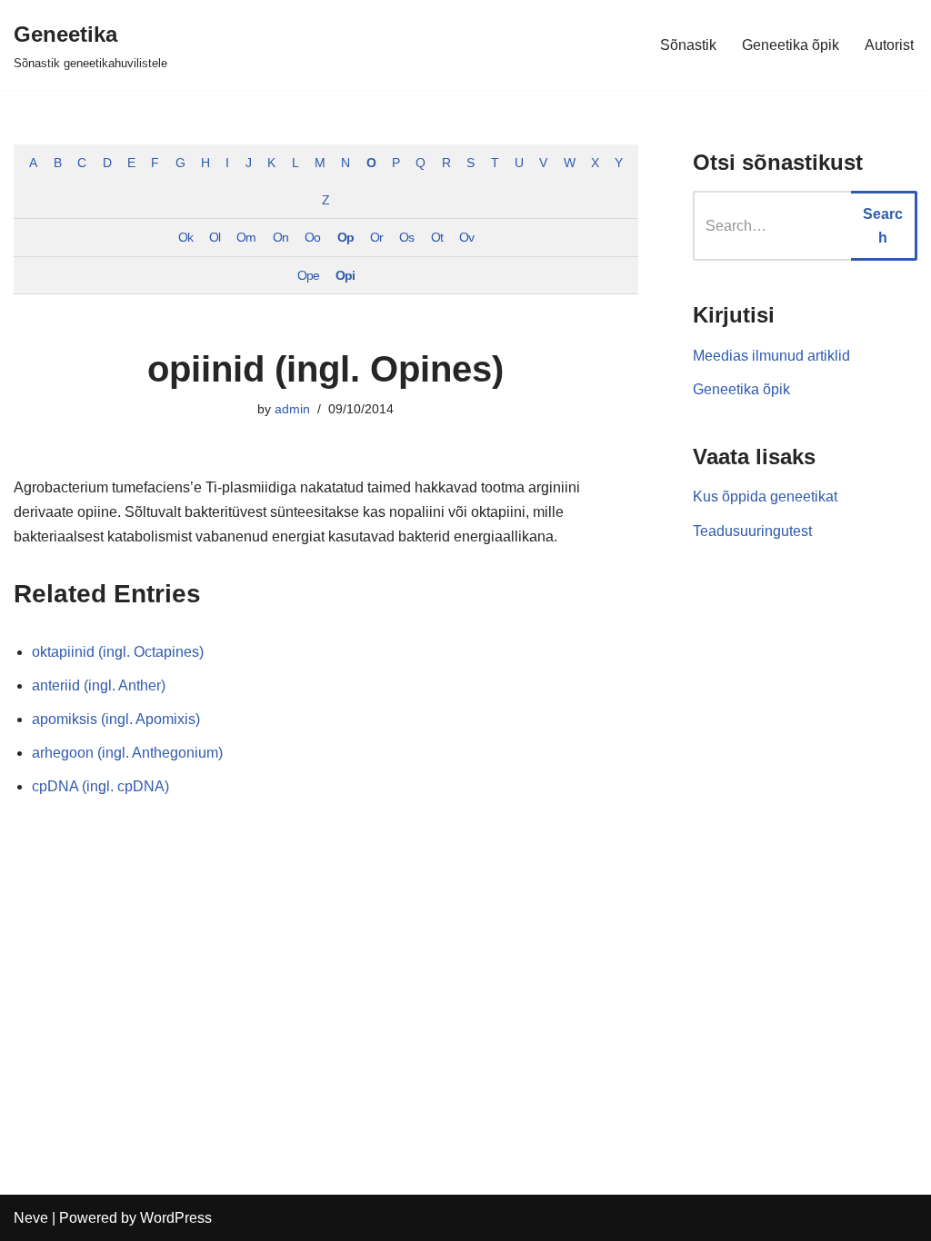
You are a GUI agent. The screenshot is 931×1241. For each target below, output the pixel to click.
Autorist (889, 45)
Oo (312, 237)
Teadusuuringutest (752, 531)
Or (376, 237)
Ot (437, 237)
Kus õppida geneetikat (765, 496)
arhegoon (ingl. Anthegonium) (127, 752)
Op (345, 237)
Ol (214, 237)
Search (883, 225)
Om (245, 237)
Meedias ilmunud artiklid (771, 355)
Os (406, 237)
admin (292, 409)
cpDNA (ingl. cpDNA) (100, 786)
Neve (31, 1218)
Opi (345, 275)
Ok (185, 237)
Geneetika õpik (790, 45)
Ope (308, 275)
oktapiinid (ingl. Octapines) (118, 652)
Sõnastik (688, 45)
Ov (466, 237)
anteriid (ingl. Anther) (98, 685)
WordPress (176, 1218)
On (280, 237)
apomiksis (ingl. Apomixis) (116, 719)
